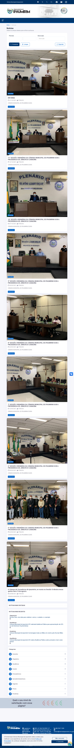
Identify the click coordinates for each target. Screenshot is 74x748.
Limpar (26, 44)
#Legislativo (15, 659)
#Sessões (15, 654)
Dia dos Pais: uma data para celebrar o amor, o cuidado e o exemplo (30, 617)
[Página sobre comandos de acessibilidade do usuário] (52, 2)
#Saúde (14, 669)
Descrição (41, 35)
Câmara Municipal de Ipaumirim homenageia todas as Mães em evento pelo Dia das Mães (36, 633)
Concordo (60, 741)
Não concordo (59, 738)
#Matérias (15, 694)
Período (11, 35)
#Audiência (15, 664)
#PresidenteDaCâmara (18, 679)
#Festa (14, 689)
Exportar (61, 44)
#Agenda (15, 684)
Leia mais (12, 106)
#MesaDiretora (16, 674)
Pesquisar (15, 44)
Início (8, 25)
